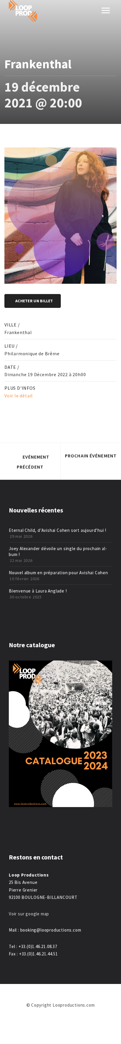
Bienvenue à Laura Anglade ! (38, 591)
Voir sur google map (29, 914)
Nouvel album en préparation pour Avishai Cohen (58, 572)
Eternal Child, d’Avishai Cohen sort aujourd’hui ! (57, 530)
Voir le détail (18, 396)
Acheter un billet (34, 300)
